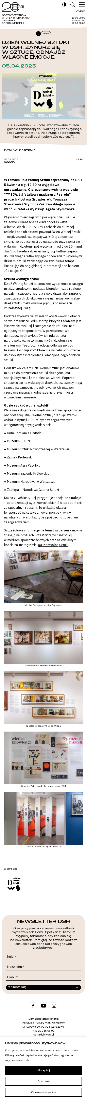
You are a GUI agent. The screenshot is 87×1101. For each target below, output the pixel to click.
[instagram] (54, 1005)
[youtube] (43, 1005)
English (80, 11)
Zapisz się (17, 987)
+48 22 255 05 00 (43, 1031)
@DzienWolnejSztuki (53, 545)
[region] (43, 1069)
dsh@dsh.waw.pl (43, 1034)
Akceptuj (43, 1070)
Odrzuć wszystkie (43, 1092)
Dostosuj (43, 1081)
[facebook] (33, 1005)
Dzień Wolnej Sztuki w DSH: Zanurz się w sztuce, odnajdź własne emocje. (35, 49)
